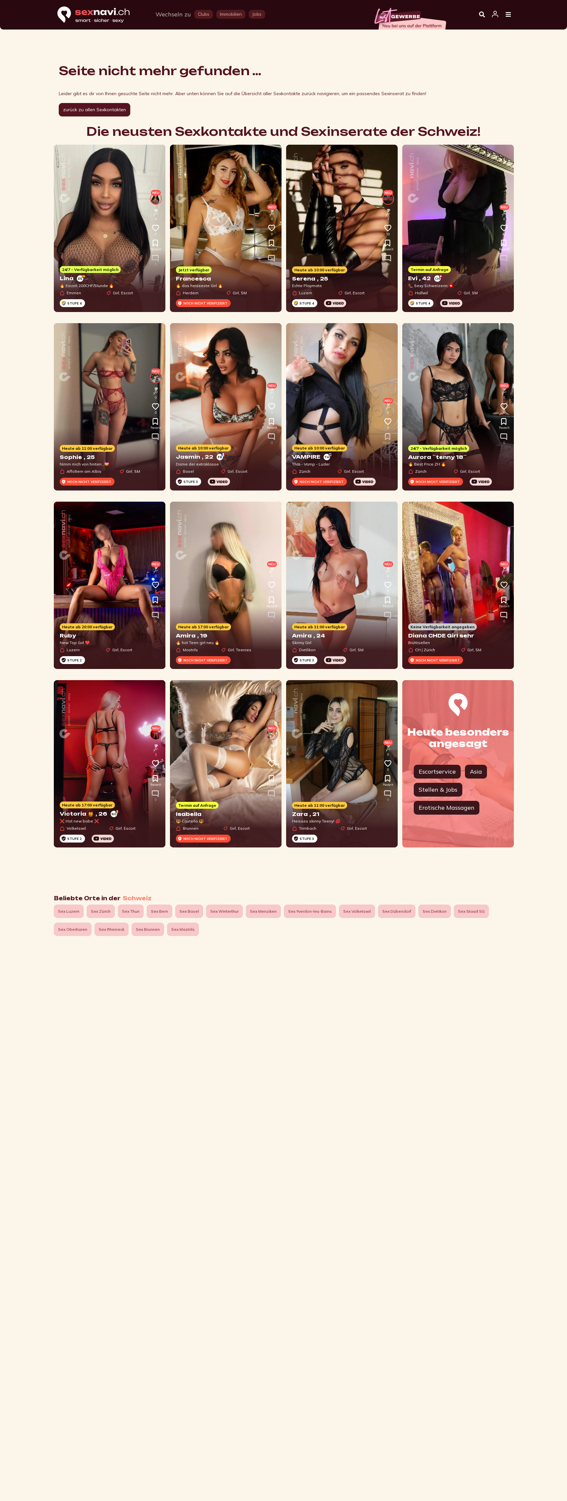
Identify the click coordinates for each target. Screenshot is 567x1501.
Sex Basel (189, 911)
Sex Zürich (101, 911)
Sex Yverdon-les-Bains (310, 911)
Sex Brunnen (148, 929)
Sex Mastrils (183, 929)
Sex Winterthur (224, 911)
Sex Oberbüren (72, 929)
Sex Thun (130, 911)
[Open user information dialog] (495, 14)
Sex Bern (159, 911)
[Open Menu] (508, 15)
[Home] (100, 15)
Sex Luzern (68, 911)
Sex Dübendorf (396, 911)
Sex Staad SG (471, 911)
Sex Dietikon (435, 911)
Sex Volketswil (357, 911)
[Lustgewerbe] (410, 17)
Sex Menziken (263, 911)
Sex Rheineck (111, 929)
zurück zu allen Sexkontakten (94, 110)
